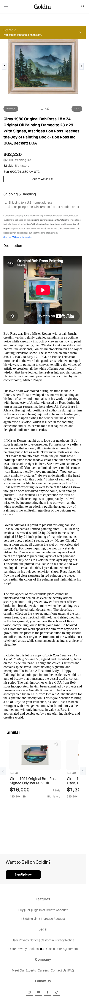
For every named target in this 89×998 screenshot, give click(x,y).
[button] (80, 6)
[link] (6, 6)
